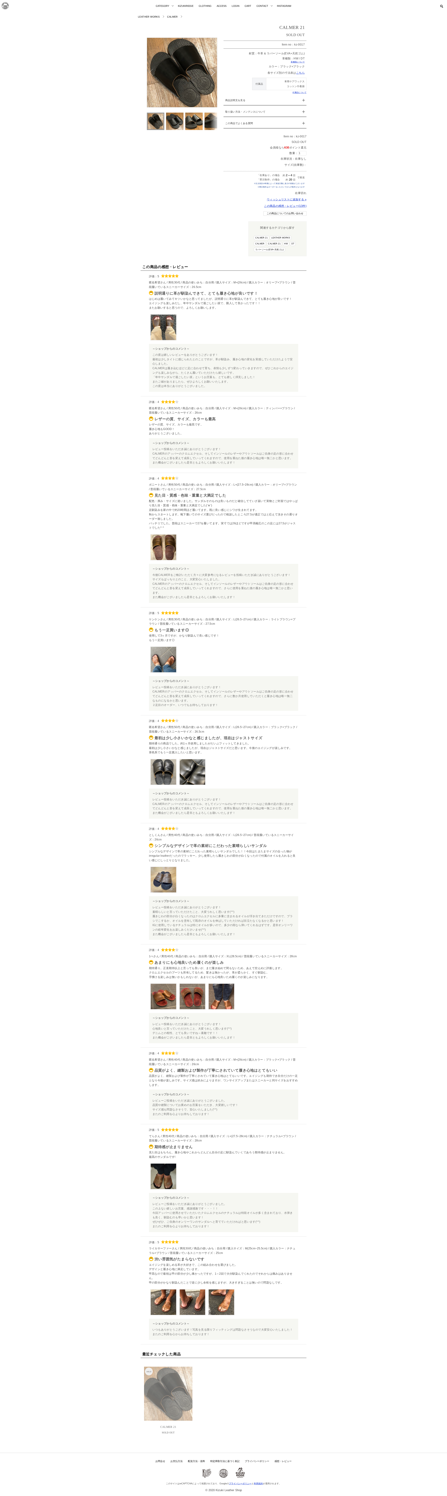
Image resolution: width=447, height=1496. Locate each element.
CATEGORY (162, 6)
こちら (300, 72)
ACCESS (221, 6)
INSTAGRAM (284, 6)
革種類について (298, 62)
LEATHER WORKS (280, 238)
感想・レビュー (283, 1461)
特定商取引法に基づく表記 (225, 1461)
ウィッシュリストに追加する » (286, 199)
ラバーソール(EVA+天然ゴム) (269, 249)
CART (248, 6)
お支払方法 (176, 1461)
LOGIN (235, 6)
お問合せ (160, 1461)
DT (292, 243)
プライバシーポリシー (257, 1461)
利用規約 (258, 1483)
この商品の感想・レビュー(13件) (285, 205)
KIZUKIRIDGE (185, 6)
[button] (213, 72)
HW (286, 243)
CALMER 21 (261, 238)
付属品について (299, 92)
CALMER (260, 243)
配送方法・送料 (196, 1461)
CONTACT (262, 6)
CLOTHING (205, 6)
